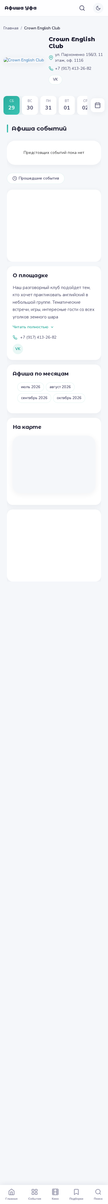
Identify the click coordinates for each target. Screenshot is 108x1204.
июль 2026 (30, 387)
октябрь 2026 (69, 398)
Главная (10, 28)
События (34, 1199)
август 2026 (60, 387)
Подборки (76, 1199)
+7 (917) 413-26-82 (38, 337)
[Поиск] (82, 8)
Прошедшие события (39, 178)
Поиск (98, 1199)
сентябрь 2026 (34, 398)
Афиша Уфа (21, 8)
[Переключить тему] (98, 8)
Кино (55, 1199)
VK (55, 79)
